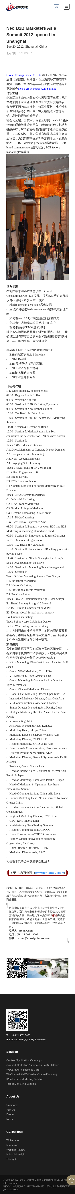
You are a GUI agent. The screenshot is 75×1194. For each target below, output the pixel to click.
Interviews (12, 1145)
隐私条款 (7, 1186)
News (9, 1119)
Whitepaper (13, 1140)
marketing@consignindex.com (30, 1039)
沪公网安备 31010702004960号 (28, 1186)
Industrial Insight (15, 1154)
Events (10, 1114)
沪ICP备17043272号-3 (14, 1180)
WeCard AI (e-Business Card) (23, 1069)
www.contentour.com (49, 872)
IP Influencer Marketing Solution (24, 1079)
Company (11, 1105)
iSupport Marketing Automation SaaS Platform (32, 1065)
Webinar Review (15, 1149)
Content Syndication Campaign (24, 1060)
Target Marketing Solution (21, 1083)
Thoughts (11, 1159)
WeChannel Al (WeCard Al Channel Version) (31, 1074)
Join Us (10, 1109)
